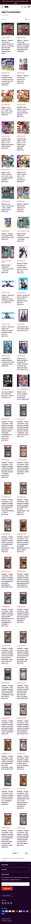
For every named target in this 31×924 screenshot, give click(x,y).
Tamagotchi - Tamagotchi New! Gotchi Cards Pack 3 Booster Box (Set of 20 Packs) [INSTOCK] (7, 80)
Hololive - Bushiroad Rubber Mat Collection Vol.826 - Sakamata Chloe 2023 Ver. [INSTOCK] (8, 331)
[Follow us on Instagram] (8, 903)
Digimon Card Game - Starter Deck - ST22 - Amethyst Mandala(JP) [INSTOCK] (21, 177)
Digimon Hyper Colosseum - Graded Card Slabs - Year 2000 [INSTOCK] (23, 237)
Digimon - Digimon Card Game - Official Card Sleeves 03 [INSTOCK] (23, 79)
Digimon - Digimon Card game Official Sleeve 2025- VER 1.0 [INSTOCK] (8, 236)
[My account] (25, 7)
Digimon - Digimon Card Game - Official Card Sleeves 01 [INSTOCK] (23, 207)
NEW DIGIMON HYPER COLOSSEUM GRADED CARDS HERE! (15, 2)
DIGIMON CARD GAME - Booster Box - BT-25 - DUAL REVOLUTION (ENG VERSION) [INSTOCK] (23, 111)
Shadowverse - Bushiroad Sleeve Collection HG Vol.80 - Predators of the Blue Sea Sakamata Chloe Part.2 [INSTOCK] (22, 364)
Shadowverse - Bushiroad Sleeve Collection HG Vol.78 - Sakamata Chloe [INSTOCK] (8, 362)
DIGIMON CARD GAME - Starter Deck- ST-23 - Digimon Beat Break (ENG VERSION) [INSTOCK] (8, 143)
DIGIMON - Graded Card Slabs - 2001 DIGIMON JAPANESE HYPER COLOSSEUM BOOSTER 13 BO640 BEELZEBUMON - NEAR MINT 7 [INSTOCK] (23, 616)
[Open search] (22, 7)
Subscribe (7, 888)
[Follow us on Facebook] (3, 903)
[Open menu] (2, 7)
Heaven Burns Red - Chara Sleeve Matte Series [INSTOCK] (23, 328)
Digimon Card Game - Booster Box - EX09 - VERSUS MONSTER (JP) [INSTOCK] (8, 207)
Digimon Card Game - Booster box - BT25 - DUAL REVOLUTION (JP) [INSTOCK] (7, 111)
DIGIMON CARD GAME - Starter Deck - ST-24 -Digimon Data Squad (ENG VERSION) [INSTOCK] (21, 144)
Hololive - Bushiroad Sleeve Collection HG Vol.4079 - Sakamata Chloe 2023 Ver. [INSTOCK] (23, 299)
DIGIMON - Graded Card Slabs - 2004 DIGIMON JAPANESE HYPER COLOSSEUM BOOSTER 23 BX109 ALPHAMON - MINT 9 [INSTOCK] (23, 468)
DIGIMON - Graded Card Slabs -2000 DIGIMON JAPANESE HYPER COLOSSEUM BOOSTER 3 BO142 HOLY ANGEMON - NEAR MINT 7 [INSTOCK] (7, 798)
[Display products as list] (28, 19)
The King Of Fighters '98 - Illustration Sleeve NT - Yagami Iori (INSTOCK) (8, 394)
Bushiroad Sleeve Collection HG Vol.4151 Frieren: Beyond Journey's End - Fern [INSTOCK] (22, 268)
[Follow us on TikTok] (11, 903)
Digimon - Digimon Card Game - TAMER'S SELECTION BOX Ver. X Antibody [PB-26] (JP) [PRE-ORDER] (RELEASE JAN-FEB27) (23, 46)
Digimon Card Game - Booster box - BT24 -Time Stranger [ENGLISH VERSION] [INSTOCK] (7, 177)
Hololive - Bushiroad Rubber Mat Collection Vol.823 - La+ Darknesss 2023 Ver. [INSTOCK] (8, 298)
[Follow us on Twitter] (5, 903)
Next (26, 853)
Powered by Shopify (7, 921)
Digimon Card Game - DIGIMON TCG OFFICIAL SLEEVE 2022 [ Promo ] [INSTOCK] (23, 395)
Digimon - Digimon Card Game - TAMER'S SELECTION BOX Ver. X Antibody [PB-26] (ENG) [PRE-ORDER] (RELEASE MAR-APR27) (8, 47)
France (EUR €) (6, 895)
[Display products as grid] (26, 19)
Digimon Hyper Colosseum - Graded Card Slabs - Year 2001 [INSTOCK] (7, 268)
